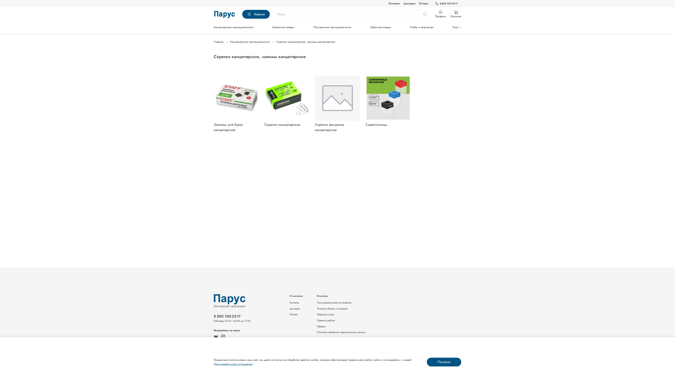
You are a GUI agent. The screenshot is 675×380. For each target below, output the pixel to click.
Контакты (394, 3)
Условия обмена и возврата (332, 308)
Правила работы (326, 320)
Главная (218, 42)
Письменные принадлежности (332, 27)
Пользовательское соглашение (334, 302)
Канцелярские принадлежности (233, 27)
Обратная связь (325, 314)
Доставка (409, 3)
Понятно (444, 362)
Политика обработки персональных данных (341, 332)
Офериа (321, 326)
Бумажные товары (283, 27)
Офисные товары (380, 27)
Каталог (259, 14)
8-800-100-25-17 (449, 3)
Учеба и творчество (421, 27)
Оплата (423, 3)
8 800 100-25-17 (227, 316)
